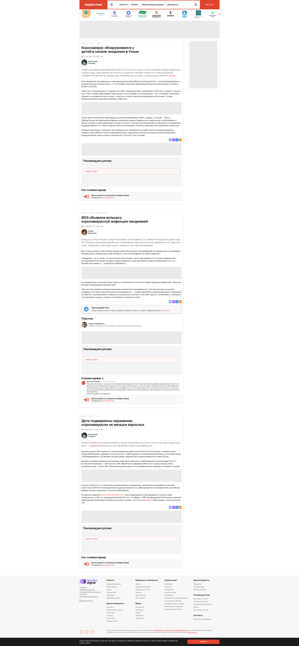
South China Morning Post (111, 495)
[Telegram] (170, 139)
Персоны (87, 318)
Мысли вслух (140, 595)
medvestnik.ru (192, 632)
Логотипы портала (201, 610)
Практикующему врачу (153, 5)
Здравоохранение (101, 213)
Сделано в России (142, 590)
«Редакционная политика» (88, 596)
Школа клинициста (115, 603)
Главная (84, 43)
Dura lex (138, 592)
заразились (147, 500)
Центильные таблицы (173, 601)
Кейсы (196, 607)
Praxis (137, 613)
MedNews (139, 615)
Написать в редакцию (202, 619)
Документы (172, 5)
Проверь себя (112, 621)
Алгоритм (110, 607)
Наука (98, 43)
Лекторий (110, 613)
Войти (210, 5)
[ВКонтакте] (177, 139)
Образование (111, 587)
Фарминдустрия (113, 598)
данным (95, 442)
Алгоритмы (168, 595)
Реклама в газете (201, 601)
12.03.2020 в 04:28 (109, 381)
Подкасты (198, 584)
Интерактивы (199, 587)
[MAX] (173, 139)
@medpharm (165, 310)
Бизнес (134, 5)
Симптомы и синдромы (173, 606)
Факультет (139, 618)
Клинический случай (114, 610)
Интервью (139, 610)
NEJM (172, 75)
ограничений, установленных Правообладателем (170, 630)
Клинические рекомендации (176, 598)
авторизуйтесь (108, 198)
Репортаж (139, 607)
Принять (203, 642)
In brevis (109, 615)
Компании (168, 584)
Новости (124, 5)
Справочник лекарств (173, 609)
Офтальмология (200, 590)
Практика (110, 595)
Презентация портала (202, 604)
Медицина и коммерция (146, 580)
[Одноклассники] (180, 139)
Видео (138, 603)
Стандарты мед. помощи (174, 604)
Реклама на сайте (201, 599)
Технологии (111, 592)
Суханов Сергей (93, 381)
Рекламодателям (202, 595)
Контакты (198, 615)
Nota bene (110, 618)
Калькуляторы (170, 592)
